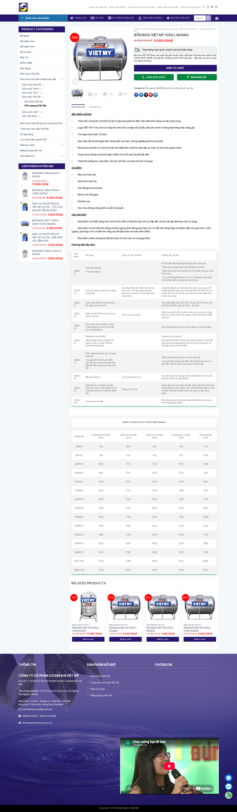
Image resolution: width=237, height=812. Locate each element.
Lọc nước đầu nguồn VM (33, 139)
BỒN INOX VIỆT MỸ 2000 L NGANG (123, 629)
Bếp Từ (24, 57)
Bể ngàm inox (27, 46)
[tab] (78, 107)
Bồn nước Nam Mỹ (31, 84)
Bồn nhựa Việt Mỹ (29, 73)
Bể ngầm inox (27, 41)
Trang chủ (80, 18)
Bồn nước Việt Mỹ (31, 96)
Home (137, 29)
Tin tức (99, 18)
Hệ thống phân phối (123, 18)
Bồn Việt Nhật (29, 116)
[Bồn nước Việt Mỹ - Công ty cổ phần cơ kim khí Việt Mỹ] (23, 7)
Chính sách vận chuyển (167, 7)
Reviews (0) (95, 107)
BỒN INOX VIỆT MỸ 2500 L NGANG (160, 629)
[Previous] (76, 57)
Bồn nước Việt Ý (30, 112)
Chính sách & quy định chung (141, 7)
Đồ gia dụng (26, 134)
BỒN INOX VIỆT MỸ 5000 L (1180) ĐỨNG (86, 629)
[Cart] (216, 18)
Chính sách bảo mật (98, 7)
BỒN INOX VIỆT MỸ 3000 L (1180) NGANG (197, 629)
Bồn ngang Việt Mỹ (35, 105)
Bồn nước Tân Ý (30, 92)
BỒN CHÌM (26, 62)
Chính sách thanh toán (190, 7)
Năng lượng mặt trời (31, 150)
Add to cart (175, 68)
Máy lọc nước (27, 144)
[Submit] (208, 18)
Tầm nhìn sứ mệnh (152, 18)
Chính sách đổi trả (117, 7)
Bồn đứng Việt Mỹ (34, 101)
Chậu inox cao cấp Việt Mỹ (34, 128)
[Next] (124, 57)
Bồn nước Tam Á (30, 88)
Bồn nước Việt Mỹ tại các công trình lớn (41, 123)
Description (78, 107)
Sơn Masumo (27, 155)
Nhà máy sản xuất (180, 18)
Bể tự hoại (25, 51)
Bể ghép (24, 35)
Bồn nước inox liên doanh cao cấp (38, 79)
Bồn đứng (25, 68)
